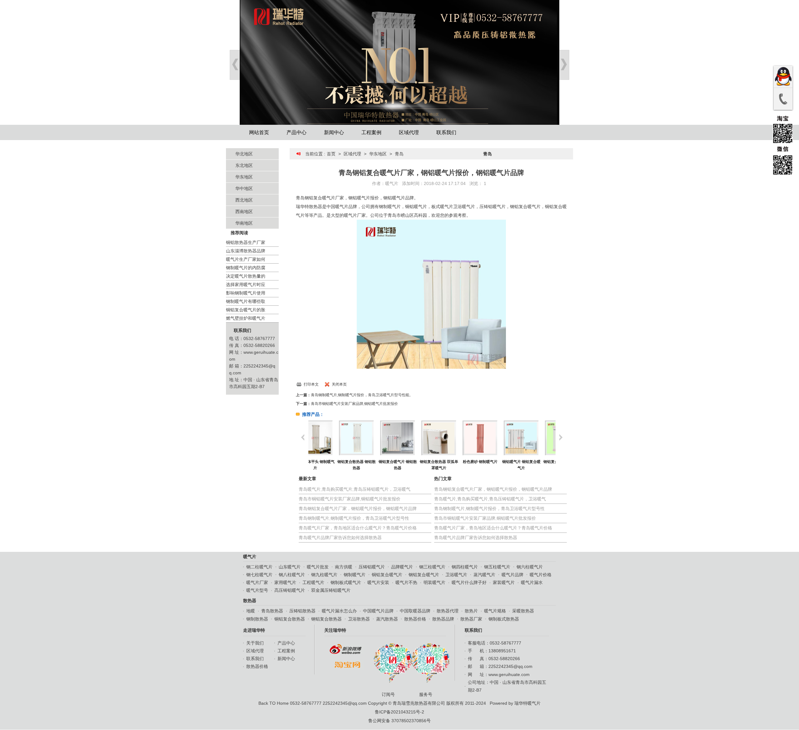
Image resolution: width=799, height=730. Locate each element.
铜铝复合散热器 (289, 618)
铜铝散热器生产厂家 (245, 242)
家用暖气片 (285, 582)
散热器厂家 (471, 618)
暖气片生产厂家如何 (245, 259)
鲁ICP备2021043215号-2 (399, 711)
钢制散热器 (257, 618)
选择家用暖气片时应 (245, 284)
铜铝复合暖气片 (387, 574)
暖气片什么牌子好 (469, 582)
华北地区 (244, 153)
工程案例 (371, 132)
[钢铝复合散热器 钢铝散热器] (328, 438)
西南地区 (244, 211)
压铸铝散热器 (302, 610)
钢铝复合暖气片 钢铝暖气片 (535, 465)
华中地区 (244, 188)
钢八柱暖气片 (292, 574)
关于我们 (255, 642)
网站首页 (259, 132)
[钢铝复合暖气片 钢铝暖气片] (534, 438)
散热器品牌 (443, 618)
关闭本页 (339, 384)
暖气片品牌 (512, 574)
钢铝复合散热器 (326, 618)
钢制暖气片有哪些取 (245, 301)
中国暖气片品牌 (378, 610)
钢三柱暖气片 (432, 566)
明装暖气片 (434, 582)
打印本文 (311, 384)
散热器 (249, 600)
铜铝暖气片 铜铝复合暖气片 (494, 465)
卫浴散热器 (359, 618)
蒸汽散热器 (387, 618)
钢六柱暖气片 (530, 566)
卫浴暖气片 (456, 574)
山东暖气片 (290, 566)
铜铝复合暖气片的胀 (245, 309)
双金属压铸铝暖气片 (330, 590)
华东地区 (244, 176)
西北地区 (244, 199)
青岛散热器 (272, 610)
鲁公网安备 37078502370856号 (399, 720)
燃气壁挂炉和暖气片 (245, 318)
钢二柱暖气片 (259, 566)
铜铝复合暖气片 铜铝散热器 (370, 465)
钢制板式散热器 (503, 618)
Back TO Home (273, 703)
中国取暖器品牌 (415, 610)
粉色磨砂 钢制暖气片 (452, 462)
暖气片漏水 (532, 582)
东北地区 (244, 165)
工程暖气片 (313, 582)
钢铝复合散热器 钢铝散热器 (329, 465)
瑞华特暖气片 (527, 703)
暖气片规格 (495, 610)
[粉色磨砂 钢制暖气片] (452, 438)
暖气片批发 (318, 566)
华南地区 (244, 223)
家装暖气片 (504, 582)
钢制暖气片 (354, 574)
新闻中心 (334, 132)
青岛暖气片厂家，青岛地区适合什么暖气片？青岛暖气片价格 (358, 527)
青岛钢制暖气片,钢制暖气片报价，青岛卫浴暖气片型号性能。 (362, 395)
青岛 (399, 153)
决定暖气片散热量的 (245, 276)
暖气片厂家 (257, 582)
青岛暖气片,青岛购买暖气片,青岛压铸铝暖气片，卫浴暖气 (354, 489)
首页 (331, 153)
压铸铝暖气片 (372, 566)
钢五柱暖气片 (497, 566)
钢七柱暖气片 (259, 574)
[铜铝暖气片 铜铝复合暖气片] (493, 438)
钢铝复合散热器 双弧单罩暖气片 (411, 465)
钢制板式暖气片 (346, 582)
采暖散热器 (523, 610)
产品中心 (296, 132)
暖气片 (391, 183)
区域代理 (409, 132)
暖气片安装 (378, 582)
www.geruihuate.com (509, 674)
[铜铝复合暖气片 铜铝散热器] (370, 438)
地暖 (250, 610)
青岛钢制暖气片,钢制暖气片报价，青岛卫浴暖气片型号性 (354, 518)
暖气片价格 (540, 574)
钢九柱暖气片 (324, 574)
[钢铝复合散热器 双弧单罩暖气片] (411, 438)
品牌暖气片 (402, 566)
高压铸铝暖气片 (289, 590)
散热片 (471, 610)
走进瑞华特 (254, 630)
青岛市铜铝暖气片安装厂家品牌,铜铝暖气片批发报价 (354, 404)
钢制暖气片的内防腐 (245, 267)
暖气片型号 (257, 590)
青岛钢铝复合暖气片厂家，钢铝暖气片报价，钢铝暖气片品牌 (358, 508)
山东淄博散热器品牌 (245, 250)
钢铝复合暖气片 (424, 574)
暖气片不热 (406, 582)
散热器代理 (447, 610)
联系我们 (446, 132)
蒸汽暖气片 (484, 574)
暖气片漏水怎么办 (339, 610)
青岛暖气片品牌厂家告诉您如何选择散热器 (340, 537)
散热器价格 (415, 618)
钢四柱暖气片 (465, 566)
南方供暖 (343, 566)
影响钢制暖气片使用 (245, 292)
